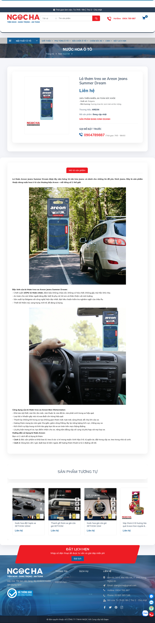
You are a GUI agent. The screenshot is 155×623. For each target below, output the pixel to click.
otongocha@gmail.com (125, 585)
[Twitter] (110, 607)
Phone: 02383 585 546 (118, 595)
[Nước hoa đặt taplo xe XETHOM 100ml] (28, 504)
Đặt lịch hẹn (61, 582)
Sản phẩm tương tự (77, 471)
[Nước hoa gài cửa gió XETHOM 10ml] (100, 504)
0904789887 (94, 135)
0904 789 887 (129, 18)
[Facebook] (104, 607)
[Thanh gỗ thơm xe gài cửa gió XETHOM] (64, 504)
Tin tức (58, 577)
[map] (151, 608)
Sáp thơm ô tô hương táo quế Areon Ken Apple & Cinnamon (135, 526)
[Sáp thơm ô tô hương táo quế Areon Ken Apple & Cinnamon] (136, 504)
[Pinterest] (116, 607)
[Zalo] (151, 602)
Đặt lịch (77, 558)
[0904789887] (151, 614)
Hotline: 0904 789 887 (118, 590)
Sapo (106, 619)
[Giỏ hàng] (143, 19)
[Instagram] (121, 607)
